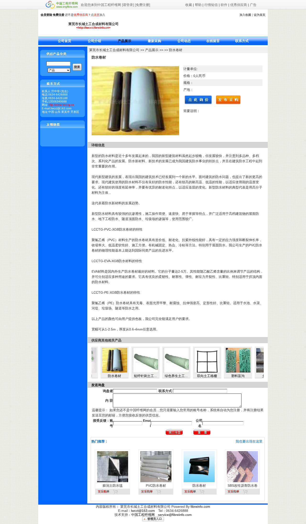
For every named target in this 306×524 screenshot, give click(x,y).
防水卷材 (175, 50)
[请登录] (128, 5)
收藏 (188, 5)
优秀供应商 (238, 5)
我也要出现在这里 (249, 441)
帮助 (198, 5)
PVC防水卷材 (156, 485)
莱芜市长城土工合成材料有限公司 (114, 50)
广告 (253, 5)
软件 (224, 5)
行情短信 (211, 5)
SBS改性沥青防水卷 (242, 485)
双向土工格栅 (196, 376)
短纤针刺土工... (133, 376)
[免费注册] (142, 5)
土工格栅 (257, 376)
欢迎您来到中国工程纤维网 (101, 5)
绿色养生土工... (164, 376)
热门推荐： (99, 441)
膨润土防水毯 (113, 485)
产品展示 (151, 50)
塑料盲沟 (226, 376)
